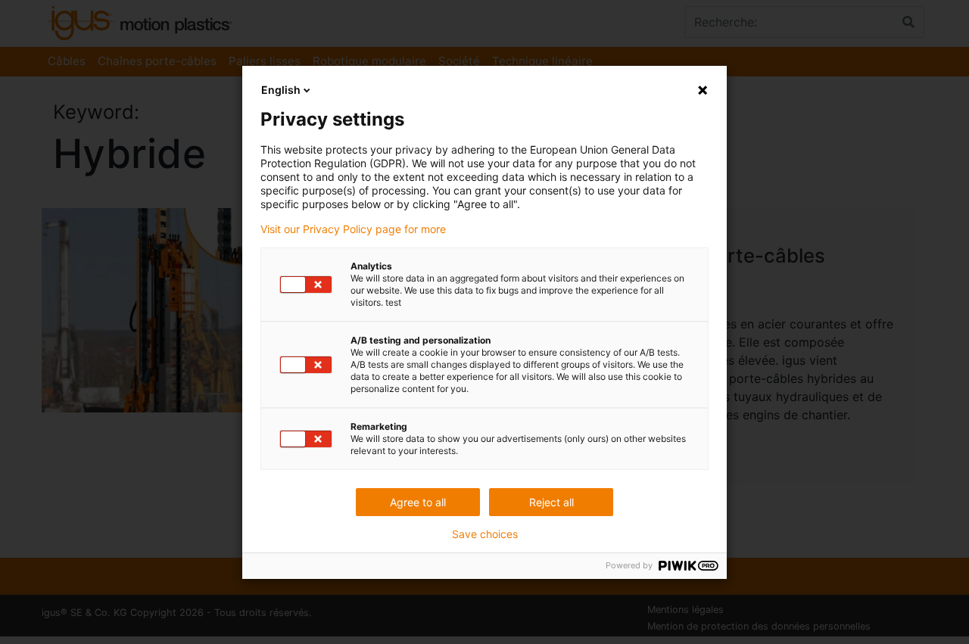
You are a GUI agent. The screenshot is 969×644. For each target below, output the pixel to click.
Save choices (485, 534)
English (281, 89)
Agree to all (418, 502)
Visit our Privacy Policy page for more (353, 229)
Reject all (551, 502)
